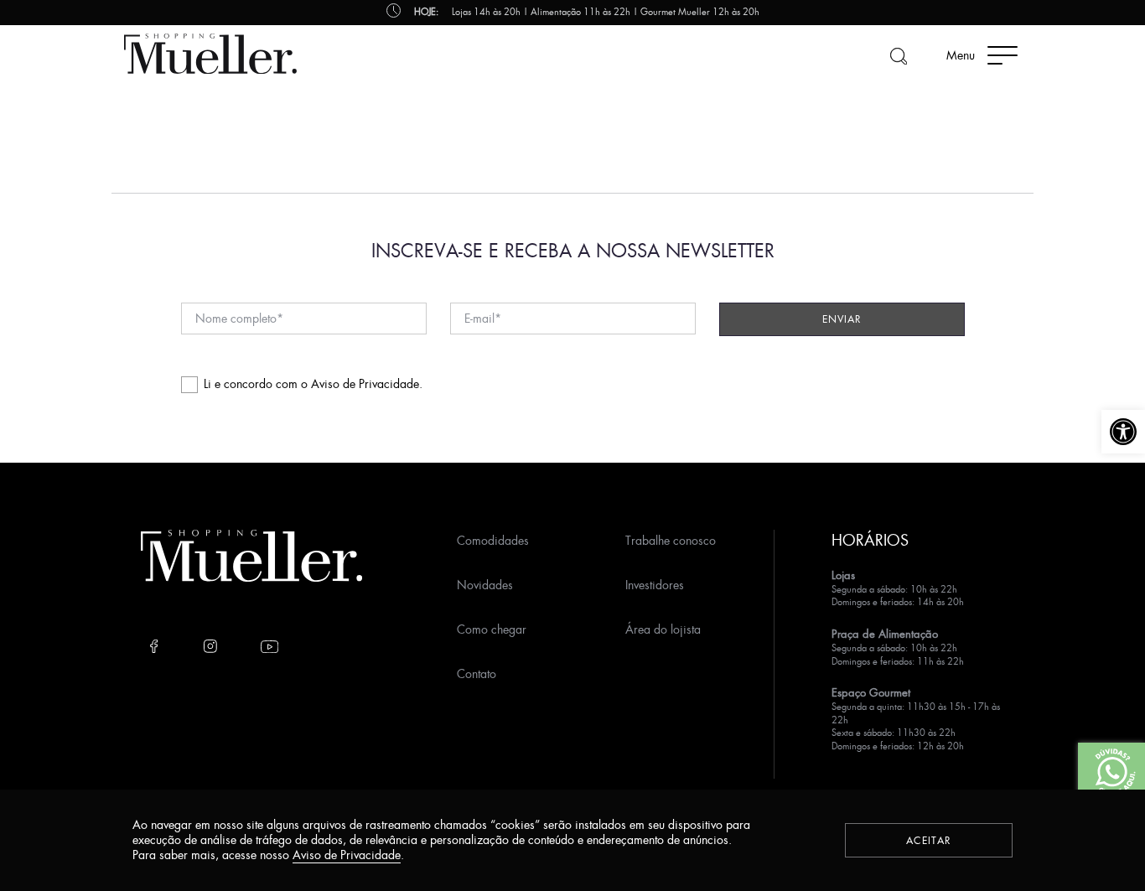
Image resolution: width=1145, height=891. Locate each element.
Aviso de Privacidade (365, 383)
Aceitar (928, 840)
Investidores (654, 585)
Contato (476, 673)
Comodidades (493, 540)
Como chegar (491, 629)
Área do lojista (663, 629)
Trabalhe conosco (670, 540)
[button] (1123, 431)
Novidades (485, 585)
